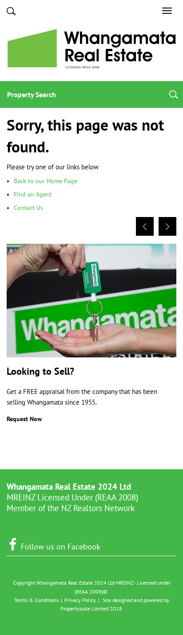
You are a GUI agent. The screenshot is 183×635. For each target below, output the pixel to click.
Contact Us (28, 208)
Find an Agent (33, 194)
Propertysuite (75, 608)
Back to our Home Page (45, 181)
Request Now (24, 419)
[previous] (145, 226)
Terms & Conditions (36, 600)
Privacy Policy (80, 600)
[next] (167, 226)
